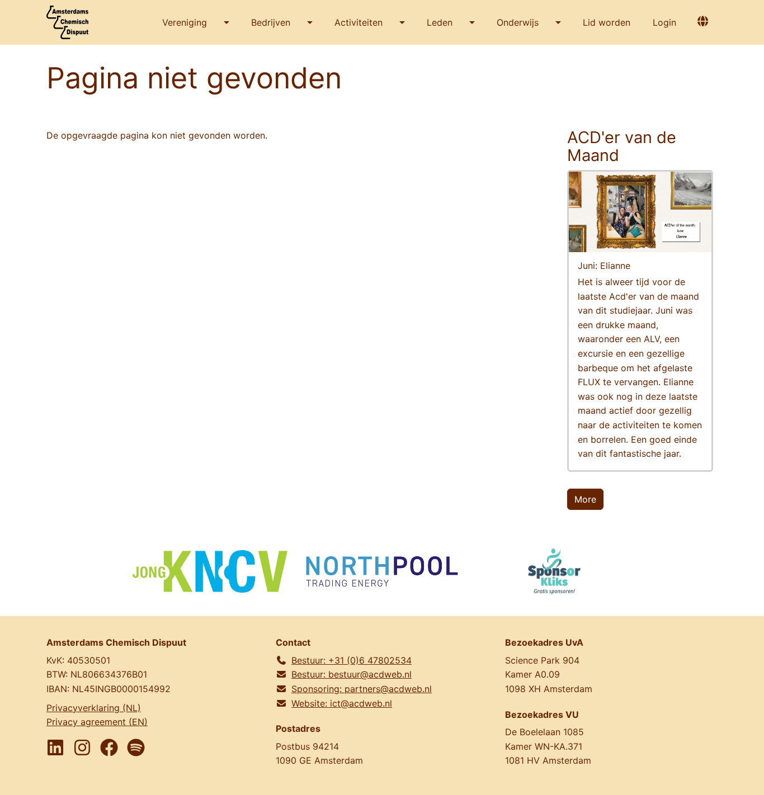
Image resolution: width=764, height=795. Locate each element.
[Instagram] (82, 747)
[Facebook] (109, 747)
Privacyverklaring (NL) (93, 707)
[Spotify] (136, 747)
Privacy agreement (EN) (97, 721)
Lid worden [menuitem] (606, 22)
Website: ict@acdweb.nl (341, 703)
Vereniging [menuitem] (184, 22)
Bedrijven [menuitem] (270, 22)
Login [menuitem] (664, 22)
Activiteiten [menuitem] (358, 22)
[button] (702, 21)
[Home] (71, 22)
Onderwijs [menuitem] (518, 22)
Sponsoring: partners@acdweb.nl (361, 688)
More (585, 499)
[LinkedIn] (55, 747)
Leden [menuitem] (439, 22)
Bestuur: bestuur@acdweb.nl (351, 674)
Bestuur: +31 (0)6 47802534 (351, 660)
